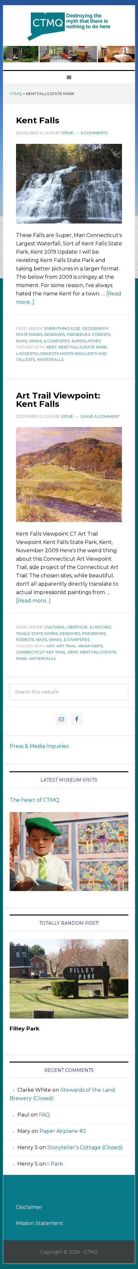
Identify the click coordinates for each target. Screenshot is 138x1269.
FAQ (44, 1115)
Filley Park (24, 1028)
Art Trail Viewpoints (79, 645)
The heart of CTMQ (34, 800)
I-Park (55, 1164)
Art (51, 645)
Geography (95, 328)
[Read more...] (33, 601)
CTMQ (69, 26)
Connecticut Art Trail (41, 652)
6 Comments (94, 132)
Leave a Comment (100, 416)
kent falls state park (83, 347)
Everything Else (62, 328)
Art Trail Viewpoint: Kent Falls (58, 399)
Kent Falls (37, 120)
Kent (52, 347)
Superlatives (86, 340)
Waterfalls (50, 359)
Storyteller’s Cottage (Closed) (85, 1147)
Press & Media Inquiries (39, 746)
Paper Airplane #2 (62, 1131)
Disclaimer (29, 1207)
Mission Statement (39, 1223)
